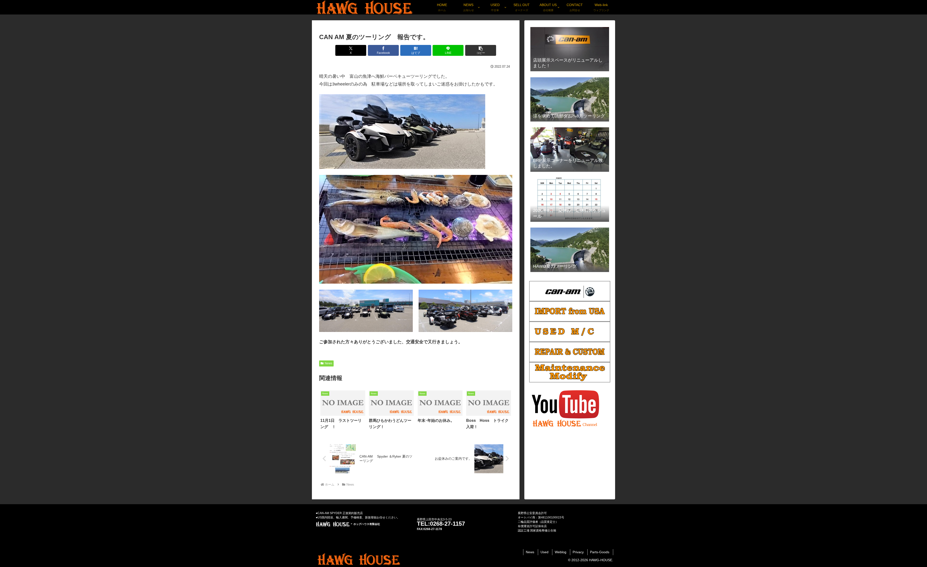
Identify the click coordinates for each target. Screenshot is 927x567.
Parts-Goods (599, 552)
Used (544, 552)
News (328, 363)
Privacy (578, 552)
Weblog (560, 552)
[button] (480, 50)
